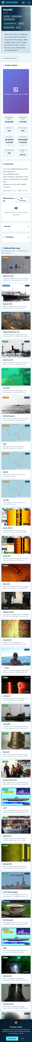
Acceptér (13, 1038)
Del (19, 27)
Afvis (22, 1038)
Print (22, 23)
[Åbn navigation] (29, 2)
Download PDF (10, 27)
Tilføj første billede (11, 58)
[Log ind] (23, 2)
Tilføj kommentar (23, 199)
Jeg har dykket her (11, 23)
